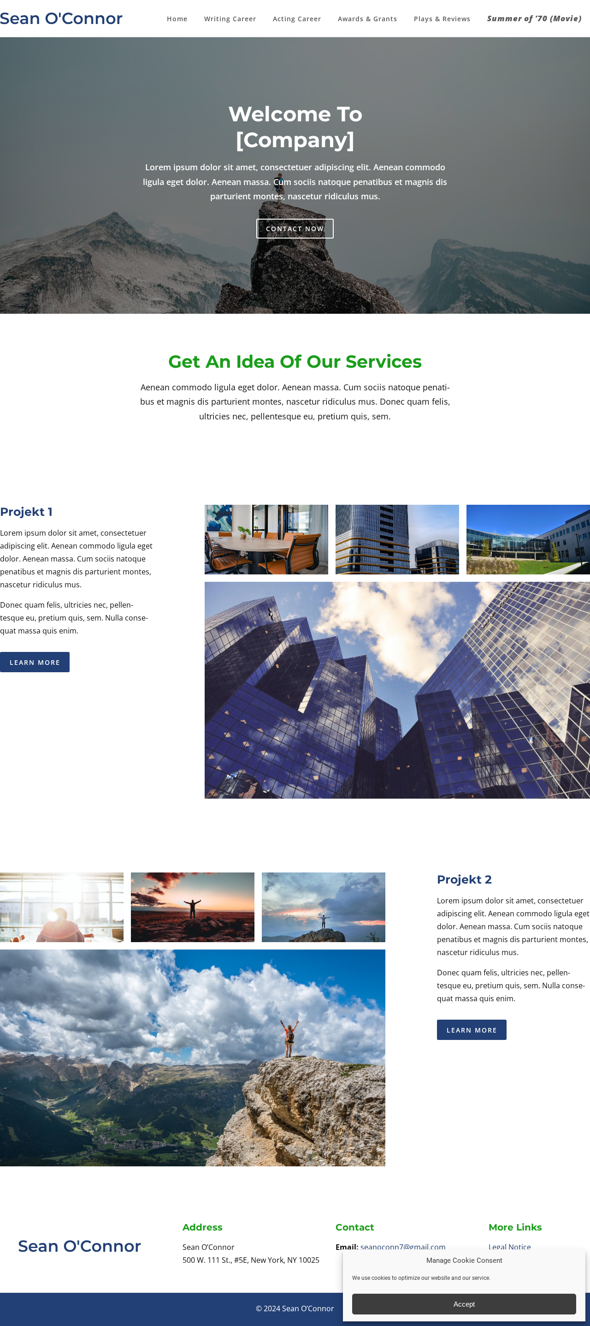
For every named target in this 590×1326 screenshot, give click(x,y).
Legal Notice (510, 1247)
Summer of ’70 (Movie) (534, 18)
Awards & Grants (367, 18)
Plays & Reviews (442, 18)
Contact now (295, 228)
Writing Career (230, 18)
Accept (464, 1304)
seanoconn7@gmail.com (403, 1247)
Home (177, 18)
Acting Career (297, 18)
